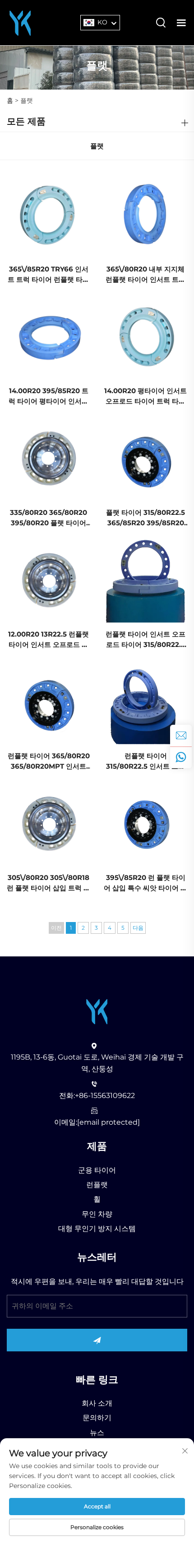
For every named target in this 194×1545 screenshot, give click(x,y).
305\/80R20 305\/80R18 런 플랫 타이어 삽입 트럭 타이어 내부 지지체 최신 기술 (48, 883)
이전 (56, 927)
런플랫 (97, 1184)
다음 (138, 927)
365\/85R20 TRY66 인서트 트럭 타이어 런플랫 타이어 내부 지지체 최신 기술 (48, 275)
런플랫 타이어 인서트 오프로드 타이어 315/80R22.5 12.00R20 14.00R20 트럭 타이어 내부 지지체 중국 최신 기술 (145, 640)
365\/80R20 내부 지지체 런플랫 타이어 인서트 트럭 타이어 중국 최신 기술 (145, 275)
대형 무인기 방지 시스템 (97, 1228)
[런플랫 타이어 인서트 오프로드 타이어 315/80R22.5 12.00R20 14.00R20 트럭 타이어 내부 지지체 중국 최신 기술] (145, 580)
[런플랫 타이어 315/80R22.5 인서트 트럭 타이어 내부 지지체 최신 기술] (145, 702)
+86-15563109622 (105, 1095)
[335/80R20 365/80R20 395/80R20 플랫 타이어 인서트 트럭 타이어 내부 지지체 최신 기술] (48, 458)
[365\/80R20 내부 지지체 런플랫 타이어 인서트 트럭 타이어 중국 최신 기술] (145, 215)
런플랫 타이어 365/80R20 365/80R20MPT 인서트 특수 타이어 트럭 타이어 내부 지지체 (49, 761)
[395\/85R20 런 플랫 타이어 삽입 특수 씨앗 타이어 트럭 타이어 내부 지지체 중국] (145, 823)
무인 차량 (97, 1214)
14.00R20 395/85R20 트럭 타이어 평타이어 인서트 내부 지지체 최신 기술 (48, 396)
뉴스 (97, 1432)
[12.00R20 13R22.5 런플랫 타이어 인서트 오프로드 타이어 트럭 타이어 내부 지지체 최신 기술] (48, 580)
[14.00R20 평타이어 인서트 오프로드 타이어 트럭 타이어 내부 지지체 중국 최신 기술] (145, 337)
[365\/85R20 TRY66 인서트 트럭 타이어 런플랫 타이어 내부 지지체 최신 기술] (48, 215)
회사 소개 (97, 1403)
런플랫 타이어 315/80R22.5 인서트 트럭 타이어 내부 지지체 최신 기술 (145, 761)
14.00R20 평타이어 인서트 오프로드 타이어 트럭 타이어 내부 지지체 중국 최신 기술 (145, 396)
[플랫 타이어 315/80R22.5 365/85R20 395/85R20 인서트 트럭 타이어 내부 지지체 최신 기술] (145, 458)
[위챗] (181, 757)
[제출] (97, 1340)
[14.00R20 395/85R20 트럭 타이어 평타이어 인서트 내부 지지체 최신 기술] (48, 337)
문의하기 (97, 1417)
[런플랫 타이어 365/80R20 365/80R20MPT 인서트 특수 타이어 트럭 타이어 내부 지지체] (48, 702)
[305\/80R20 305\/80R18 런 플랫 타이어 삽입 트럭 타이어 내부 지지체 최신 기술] (48, 823)
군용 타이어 (97, 1170)
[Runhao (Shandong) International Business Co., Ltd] (20, 22)
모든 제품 (26, 121)
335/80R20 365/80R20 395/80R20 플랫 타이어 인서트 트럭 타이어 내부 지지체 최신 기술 (48, 518)
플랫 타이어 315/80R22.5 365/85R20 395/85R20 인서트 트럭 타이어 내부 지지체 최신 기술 (145, 518)
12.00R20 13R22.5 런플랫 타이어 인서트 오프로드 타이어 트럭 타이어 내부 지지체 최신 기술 (48, 640)
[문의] (181, 735)
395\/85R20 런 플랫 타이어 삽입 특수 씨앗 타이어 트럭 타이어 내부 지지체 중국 (145, 883)
